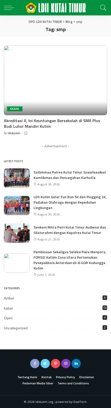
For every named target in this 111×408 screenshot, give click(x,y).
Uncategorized (16, 328)
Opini (8, 318)
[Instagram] (65, 363)
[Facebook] (34, 363)
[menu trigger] (10, 7)
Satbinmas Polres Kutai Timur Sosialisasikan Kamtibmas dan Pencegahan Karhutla (70, 174)
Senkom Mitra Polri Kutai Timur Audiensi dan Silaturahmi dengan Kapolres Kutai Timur (70, 229)
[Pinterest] (55, 363)
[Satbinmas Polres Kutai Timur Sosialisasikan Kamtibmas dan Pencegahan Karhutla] (17, 178)
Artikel (9, 298)
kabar (14, 109)
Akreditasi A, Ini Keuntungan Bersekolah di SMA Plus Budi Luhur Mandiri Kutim (52, 123)
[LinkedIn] (76, 363)
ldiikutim (14, 133)
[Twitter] (45, 363)
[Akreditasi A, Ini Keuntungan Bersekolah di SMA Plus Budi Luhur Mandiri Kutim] (55, 80)
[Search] (102, 7)
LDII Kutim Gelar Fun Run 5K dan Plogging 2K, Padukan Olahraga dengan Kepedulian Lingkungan (70, 202)
